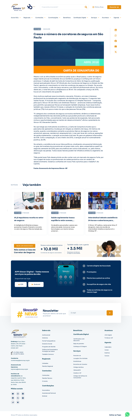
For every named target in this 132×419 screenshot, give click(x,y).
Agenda (116, 18)
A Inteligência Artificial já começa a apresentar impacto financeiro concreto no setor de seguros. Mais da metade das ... (28, 227)
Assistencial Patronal (49, 393)
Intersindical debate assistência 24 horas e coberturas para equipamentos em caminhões (102, 220)
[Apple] (18, 402)
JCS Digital (108, 335)
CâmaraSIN (77, 370)
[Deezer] (13, 402)
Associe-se (77, 355)
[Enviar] (110, 312)
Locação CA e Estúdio (80, 358)
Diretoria (45, 338)
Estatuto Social (47, 344)
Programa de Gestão (48, 346)
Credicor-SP (77, 373)
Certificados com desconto (78, 339)
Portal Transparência (48, 341)
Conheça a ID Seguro (80, 346)
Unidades (45, 363)
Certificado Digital (79, 18)
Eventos (107, 353)
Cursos (107, 356)
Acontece (105, 18)
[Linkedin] (13, 398)
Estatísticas (77, 361)
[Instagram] (18, 394)
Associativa (46, 390)
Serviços (94, 18)
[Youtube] (13, 394)
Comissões (39, 18)
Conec (107, 350)
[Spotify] (23, 398)
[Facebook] (23, 394)
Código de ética (78, 367)
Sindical (44, 396)
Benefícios (67, 18)
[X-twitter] (18, 398)
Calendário (108, 347)
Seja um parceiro (78, 343)
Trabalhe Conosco (48, 354)
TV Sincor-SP (109, 338)
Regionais (26, 18)
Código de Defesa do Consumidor (80, 376)
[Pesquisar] (86, 7)
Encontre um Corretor (80, 364)
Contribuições (53, 18)
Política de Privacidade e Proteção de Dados (50, 350)
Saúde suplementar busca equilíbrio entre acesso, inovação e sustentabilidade (64, 220)
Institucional (46, 335)
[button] (115, 30)
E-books (45, 381)
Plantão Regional (47, 366)
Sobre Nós (15, 18)
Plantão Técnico (47, 378)
